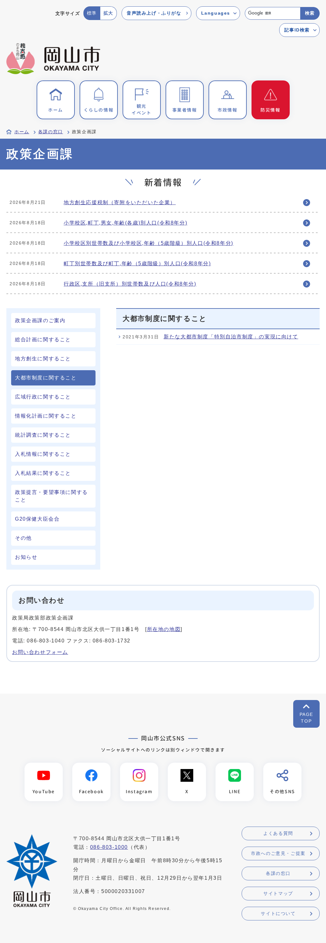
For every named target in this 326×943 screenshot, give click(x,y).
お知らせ (26, 557)
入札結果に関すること (43, 473)
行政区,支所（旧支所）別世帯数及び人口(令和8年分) (130, 284)
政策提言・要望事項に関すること (51, 496)
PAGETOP (306, 718)
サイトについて (278, 913)
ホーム (21, 131)
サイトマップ (278, 893)
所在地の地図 (164, 629)
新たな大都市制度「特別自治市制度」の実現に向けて (231, 336)
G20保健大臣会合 (37, 519)
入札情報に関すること (43, 454)
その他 (23, 538)
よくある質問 (278, 833)
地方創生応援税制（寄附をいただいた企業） (120, 202)
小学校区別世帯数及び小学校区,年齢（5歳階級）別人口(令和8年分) (148, 243)
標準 (92, 13)
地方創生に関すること (43, 358)
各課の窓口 (50, 131)
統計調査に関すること (43, 435)
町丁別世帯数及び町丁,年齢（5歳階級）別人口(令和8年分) (137, 263)
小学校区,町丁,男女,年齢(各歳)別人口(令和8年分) (125, 222)
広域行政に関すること (43, 396)
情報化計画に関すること (46, 416)
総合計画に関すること (43, 339)
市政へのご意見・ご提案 (278, 853)
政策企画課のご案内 (40, 320)
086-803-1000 (109, 847)
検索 (310, 13)
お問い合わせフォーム (40, 652)
